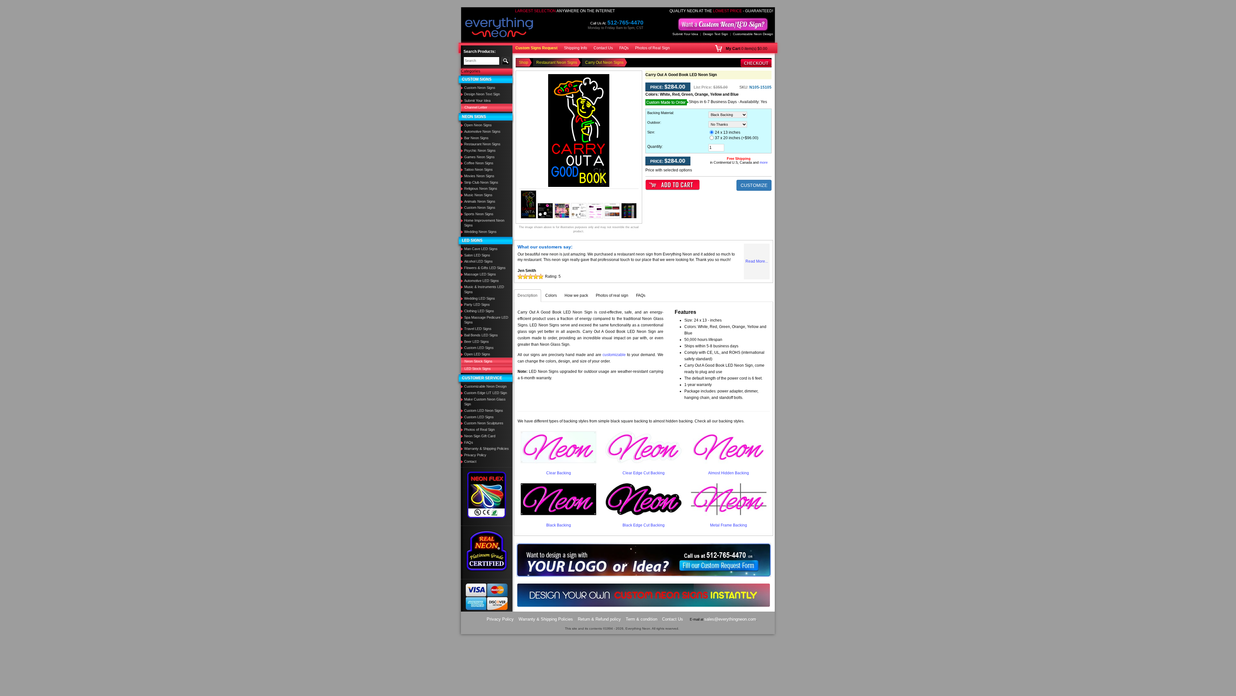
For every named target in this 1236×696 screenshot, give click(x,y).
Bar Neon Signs (476, 138)
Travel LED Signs (478, 329)
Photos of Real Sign (652, 48)
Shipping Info (575, 48)
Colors (551, 295)
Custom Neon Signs (479, 88)
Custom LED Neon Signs (483, 410)
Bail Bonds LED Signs (481, 335)
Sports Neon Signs (478, 214)
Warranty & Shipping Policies (486, 448)
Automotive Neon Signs (482, 131)
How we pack (576, 295)
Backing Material (660, 113)
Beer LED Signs (476, 341)
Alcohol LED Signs (478, 261)
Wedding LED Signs (479, 298)
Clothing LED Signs (479, 311)
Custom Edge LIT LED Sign (485, 393)
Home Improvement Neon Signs (484, 222)
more (764, 162)
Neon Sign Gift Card (479, 436)
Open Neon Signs (478, 125)
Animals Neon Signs (479, 201)
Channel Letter (475, 107)
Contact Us (603, 48)
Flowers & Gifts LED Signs (485, 268)
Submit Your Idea (685, 34)
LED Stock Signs (477, 369)
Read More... (756, 261)
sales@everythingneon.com (730, 619)
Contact (470, 461)
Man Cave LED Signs (481, 249)
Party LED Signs (477, 304)
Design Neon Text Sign (482, 94)
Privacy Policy (475, 455)
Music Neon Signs (478, 195)
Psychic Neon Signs (480, 150)
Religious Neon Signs (480, 188)
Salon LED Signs (477, 255)
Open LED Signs (477, 354)
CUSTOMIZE (754, 185)
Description (528, 295)
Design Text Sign (715, 34)
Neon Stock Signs (478, 361)
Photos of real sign (612, 295)
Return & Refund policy (599, 619)
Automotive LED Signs (481, 281)
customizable (614, 355)
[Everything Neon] (499, 28)
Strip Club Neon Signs (481, 182)
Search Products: (480, 51)
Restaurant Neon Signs (482, 144)
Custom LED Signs (479, 348)
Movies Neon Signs (479, 176)
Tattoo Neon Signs (478, 169)
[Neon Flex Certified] (487, 495)
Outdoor (653, 122)
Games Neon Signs (479, 157)
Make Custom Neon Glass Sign (485, 401)
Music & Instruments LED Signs (484, 289)
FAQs (624, 48)
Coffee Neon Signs (478, 163)
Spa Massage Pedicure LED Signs (486, 319)
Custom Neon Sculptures (483, 423)
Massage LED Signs (480, 274)
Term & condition (641, 619)
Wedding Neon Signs (480, 232)
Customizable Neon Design (753, 34)
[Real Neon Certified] (487, 550)
